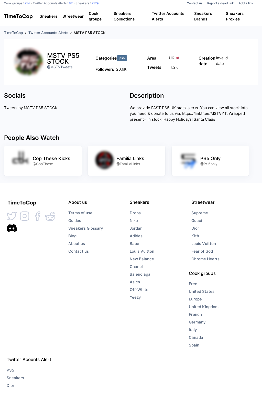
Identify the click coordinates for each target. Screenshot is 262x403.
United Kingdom (204, 306)
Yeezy (135, 297)
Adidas (136, 235)
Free (193, 283)
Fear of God (202, 251)
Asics (135, 281)
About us (76, 243)
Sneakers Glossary (85, 228)
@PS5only (208, 164)
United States (201, 291)
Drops (135, 212)
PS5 (10, 370)
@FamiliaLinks (128, 164)
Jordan (136, 228)
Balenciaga (140, 274)
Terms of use (80, 212)
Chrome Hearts (205, 258)
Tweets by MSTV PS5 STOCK (31, 107)
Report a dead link (220, 3)
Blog (72, 235)
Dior (195, 228)
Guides (74, 220)
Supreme (199, 212)
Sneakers (15, 377)
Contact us (194, 3)
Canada (196, 337)
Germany (197, 322)
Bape (134, 243)
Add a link (246, 3)
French (195, 314)
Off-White (139, 289)
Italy (193, 329)
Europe (195, 299)
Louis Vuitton (142, 251)
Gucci (196, 220)
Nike (134, 220)
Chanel (136, 266)
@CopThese (43, 164)
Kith (195, 235)
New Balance (142, 258)
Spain (194, 345)
